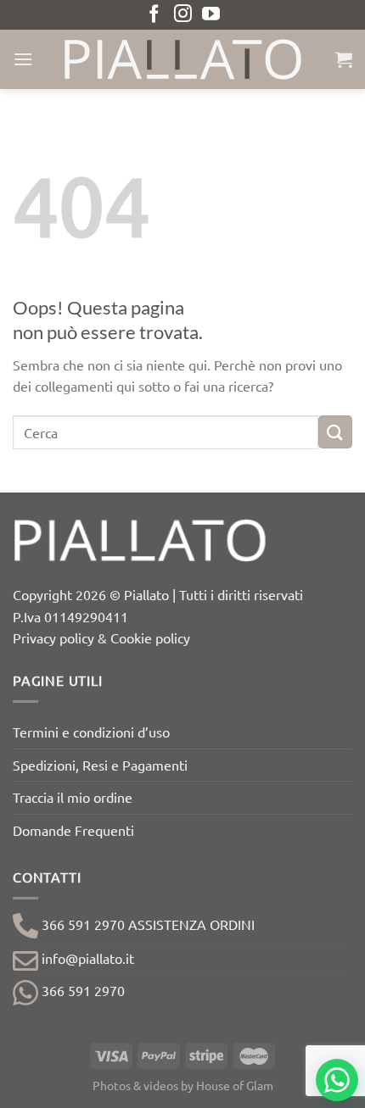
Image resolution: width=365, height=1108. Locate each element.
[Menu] (23, 59)
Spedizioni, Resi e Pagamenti (100, 764)
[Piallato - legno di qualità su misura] (182, 59)
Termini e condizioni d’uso (91, 731)
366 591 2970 (81, 990)
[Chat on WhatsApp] (337, 1080)
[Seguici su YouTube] (211, 15)
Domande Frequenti (73, 829)
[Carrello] (343, 59)
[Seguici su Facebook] (154, 15)
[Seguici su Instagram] (183, 15)
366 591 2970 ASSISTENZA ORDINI (146, 924)
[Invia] (335, 431)
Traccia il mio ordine (72, 796)
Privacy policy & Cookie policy (101, 637)
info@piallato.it (86, 957)
